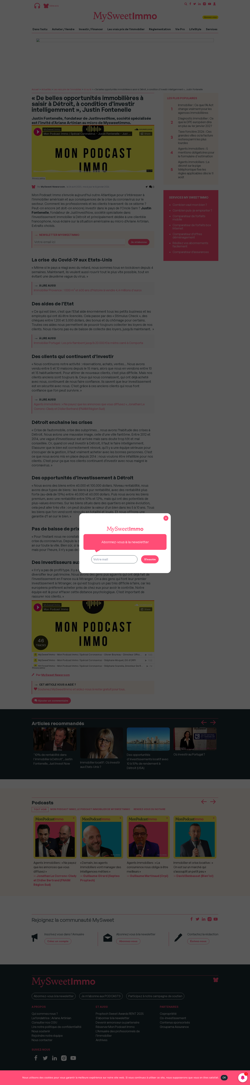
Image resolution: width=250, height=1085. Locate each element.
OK (224, 1077)
